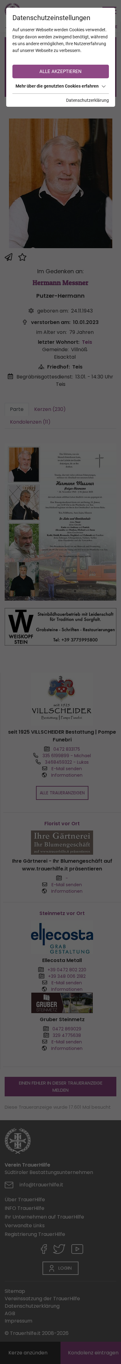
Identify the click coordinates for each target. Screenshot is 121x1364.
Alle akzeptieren (60, 71)
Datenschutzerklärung (87, 100)
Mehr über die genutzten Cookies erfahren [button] (57, 86)
